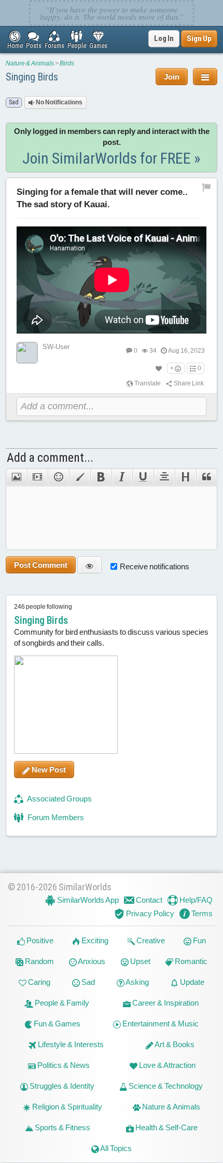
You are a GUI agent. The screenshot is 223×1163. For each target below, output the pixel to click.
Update (191, 982)
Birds (67, 63)
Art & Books (174, 1044)
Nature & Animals (30, 63)
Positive (39, 941)
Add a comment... (50, 457)
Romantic (190, 961)
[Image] (16, 477)
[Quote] (207, 477)
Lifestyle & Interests (70, 1044)
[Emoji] (58, 477)
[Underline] (143, 477)
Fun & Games (56, 1024)
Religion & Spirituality (66, 1107)
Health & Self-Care (166, 1128)
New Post (48, 769)
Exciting (94, 941)
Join (171, 76)
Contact (148, 899)
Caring (38, 982)
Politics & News (63, 1065)
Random (38, 961)
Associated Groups (59, 798)
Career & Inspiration (165, 1003)
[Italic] (122, 477)
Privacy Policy (149, 913)
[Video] (37, 477)
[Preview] (89, 564)
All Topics (115, 1148)
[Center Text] (164, 477)
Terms (201, 913)
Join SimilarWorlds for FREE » (111, 158)
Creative (150, 941)
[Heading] (185, 477)
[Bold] (101, 477)
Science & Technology (165, 1086)
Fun (198, 941)
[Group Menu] (205, 76)
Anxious (91, 961)
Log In (164, 38)
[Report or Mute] (206, 187)
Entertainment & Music (160, 1024)
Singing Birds (32, 77)
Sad (87, 982)
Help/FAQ (195, 899)
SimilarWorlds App (87, 899)
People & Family (61, 1003)
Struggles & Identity (61, 1086)
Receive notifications (154, 566)
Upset (139, 961)
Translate (147, 383)
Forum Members (55, 817)
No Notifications (58, 102)
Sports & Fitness (61, 1128)
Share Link (188, 383)
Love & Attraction (166, 1065)
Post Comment (40, 564)
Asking (136, 982)
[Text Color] (79, 477)
